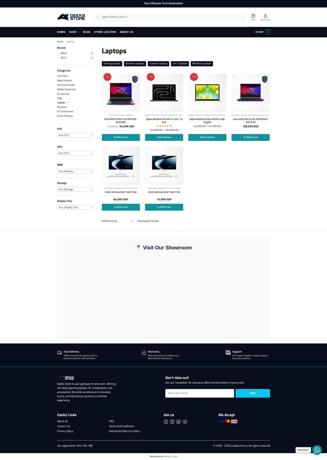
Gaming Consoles (66, 85)
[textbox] (75, 135)
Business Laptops (135, 63)
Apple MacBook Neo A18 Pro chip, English (207, 121)
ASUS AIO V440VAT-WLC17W (164, 192)
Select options (164, 137)
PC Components (130, 188)
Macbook (173, 115)
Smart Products (65, 116)
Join (252, 393)
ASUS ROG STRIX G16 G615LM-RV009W (120, 121)
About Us (62, 421)
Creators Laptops (159, 63)
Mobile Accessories (66, 89)
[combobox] (75, 135)
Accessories (63, 94)
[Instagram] (172, 422)
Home (60, 42)
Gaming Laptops (112, 63)
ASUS (63, 58)
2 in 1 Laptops (180, 63)
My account (265, 20)
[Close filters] (94, 48)
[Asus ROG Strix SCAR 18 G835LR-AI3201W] (251, 93)
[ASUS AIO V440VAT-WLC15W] (121, 166)
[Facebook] (166, 422)
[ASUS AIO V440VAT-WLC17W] (164, 166)
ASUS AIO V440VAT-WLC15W (121, 192)
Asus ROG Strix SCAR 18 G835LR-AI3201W (250, 121)
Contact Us (63, 426)
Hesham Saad (170, 456)
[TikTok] (178, 422)
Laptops (129, 115)
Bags (59, 98)
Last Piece (62, 76)
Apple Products (152, 115)
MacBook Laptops (201, 63)
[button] (263, 32)
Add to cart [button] (122, 137)
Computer (108, 188)
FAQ (253, 20)
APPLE (64, 53)
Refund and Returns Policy (124, 431)
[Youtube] (185, 422)
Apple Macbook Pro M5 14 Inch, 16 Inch (164, 121)
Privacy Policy (65, 431)
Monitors (61, 107)
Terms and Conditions (121, 426)
